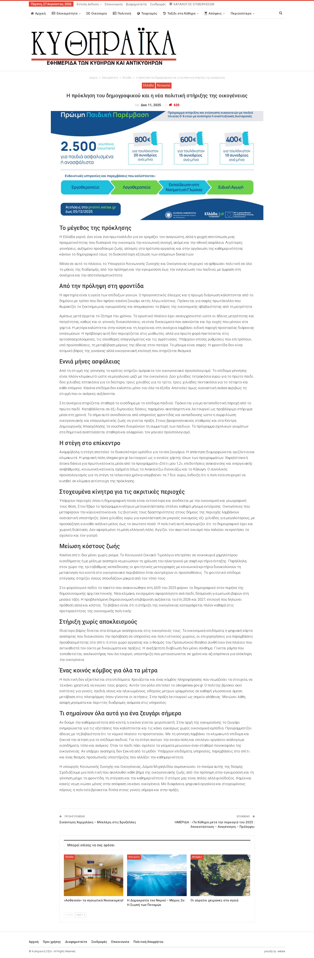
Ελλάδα (148, 85)
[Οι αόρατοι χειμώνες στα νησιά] (220, 875)
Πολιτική (124, 13)
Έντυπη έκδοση (88, 4)
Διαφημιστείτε (136, 4)
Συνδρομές (158, 4)
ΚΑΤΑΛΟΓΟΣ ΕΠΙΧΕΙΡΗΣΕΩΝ (194, 4)
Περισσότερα (241, 13)
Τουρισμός (149, 13)
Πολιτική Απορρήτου (148, 941)
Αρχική (40, 13)
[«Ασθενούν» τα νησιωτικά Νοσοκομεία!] (93, 875)
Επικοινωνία (114, 4)
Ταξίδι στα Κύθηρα (181, 13)
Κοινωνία (163, 85)
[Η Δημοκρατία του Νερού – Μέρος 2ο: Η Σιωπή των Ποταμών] (157, 875)
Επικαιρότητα (67, 13)
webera (281, 951)
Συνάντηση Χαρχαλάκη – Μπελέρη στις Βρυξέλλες (97, 822)
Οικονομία (99, 13)
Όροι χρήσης (52, 941)
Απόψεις (215, 13)
